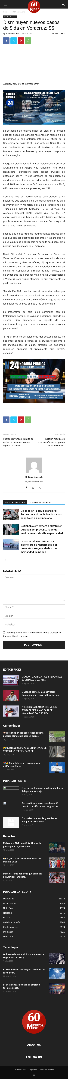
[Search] (63, 4)
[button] (5, 4)
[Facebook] (6, 40)
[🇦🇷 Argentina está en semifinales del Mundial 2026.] (57, 862)
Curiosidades (20, 1069)
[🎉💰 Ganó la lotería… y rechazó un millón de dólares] (57, 767)
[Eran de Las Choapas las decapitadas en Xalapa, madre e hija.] (11, 792)
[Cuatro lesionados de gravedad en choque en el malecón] (11, 822)
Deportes (33, 1069)
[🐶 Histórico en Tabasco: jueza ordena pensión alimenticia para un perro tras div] (57, 736)
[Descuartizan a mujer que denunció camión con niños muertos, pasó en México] (11, 807)
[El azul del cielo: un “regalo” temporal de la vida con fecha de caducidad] (57, 973)
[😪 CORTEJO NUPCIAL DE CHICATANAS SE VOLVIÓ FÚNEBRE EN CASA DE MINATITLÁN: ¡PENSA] (57, 751)
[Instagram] (34, 488)
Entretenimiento (47, 1069)
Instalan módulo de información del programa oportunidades (51, 442)
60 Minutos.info (18, 11)
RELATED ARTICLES (15, 502)
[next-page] (10, 560)
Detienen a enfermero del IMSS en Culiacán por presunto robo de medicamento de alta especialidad (42, 529)
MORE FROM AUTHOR (40, 502)
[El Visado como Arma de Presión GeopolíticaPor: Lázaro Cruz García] (11, 695)
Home (6, 11)
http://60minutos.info (34, 481)
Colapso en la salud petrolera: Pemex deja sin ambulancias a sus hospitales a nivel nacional (41, 514)
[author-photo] (34, 472)
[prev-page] (5, 560)
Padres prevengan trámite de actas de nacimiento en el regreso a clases (18, 442)
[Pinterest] (21, 40)
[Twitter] (13, 40)
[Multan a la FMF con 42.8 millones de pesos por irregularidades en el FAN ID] (57, 847)
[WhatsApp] (28, 40)
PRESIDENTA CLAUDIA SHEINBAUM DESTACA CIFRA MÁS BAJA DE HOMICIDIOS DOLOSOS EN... (39, 710)
